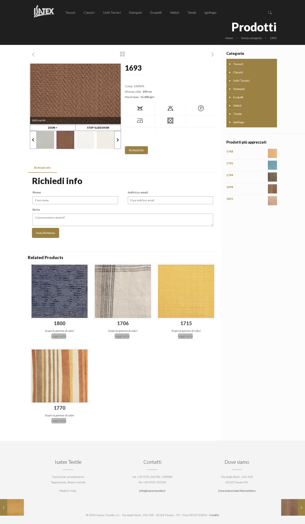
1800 (59, 323)
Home (229, 38)
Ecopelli (238, 97)
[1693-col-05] (45, 140)
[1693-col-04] (65, 140)
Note (36, 209)
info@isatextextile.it (152, 490)
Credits (214, 515)
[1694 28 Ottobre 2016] (293, 507)
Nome (37, 192)
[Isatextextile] (44, 11)
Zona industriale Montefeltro (237, 490)
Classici (238, 72)
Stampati (239, 89)
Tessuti (238, 64)
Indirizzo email (138, 192)
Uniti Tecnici (241, 80)
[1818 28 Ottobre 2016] (12, 507)
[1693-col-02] (105, 140)
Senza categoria (251, 38)
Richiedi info (136, 150)
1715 (186, 323)
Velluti (237, 105)
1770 (59, 408)
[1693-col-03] (85, 140)
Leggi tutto (58, 336)
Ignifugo (238, 122)
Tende (237, 114)
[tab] (42, 167)
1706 (123, 323)
